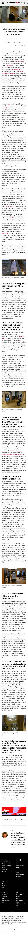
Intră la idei (19, 864)
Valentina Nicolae (15, 38)
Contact (4, 871)
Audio (3, 885)
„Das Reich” (11, 104)
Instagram (5, 896)
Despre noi (5, 860)
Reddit (25, 45)
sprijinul (12, 218)
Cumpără (18, 876)
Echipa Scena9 (6, 862)
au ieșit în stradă (18, 61)
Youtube (4, 898)
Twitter (22, 45)
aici (13, 924)
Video (3, 883)
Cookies (18, 898)
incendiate (9, 206)
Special (18, 867)
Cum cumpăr (19, 900)
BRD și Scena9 (6, 864)
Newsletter (5, 869)
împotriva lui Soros (16, 69)
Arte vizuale (14, 26)
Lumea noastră (20, 866)
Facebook (4, 894)
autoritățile (5, 233)
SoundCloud (5, 900)
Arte (22, 819)
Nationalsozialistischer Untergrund (12, 454)
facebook (19, 45)
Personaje (18, 860)
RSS (3, 902)
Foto (3, 887)
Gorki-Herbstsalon (8, 108)
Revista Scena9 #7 (21, 874)
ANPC (17, 902)
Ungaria (8, 65)
